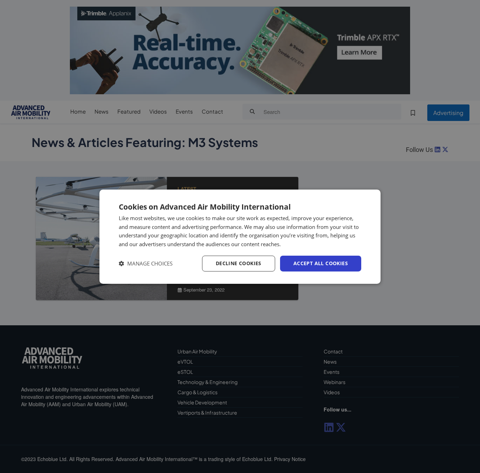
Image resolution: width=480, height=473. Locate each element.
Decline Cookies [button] (238, 263)
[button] (146, 263)
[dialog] (240, 236)
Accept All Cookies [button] (320, 263)
